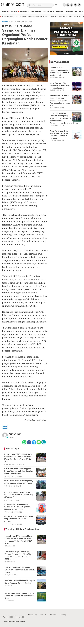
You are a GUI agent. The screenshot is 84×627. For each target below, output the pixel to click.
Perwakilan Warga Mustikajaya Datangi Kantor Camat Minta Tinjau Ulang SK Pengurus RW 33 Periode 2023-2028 (19, 555)
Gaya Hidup (48, 11)
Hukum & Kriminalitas (30, 11)
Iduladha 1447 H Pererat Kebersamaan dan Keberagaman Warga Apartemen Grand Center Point (60, 100)
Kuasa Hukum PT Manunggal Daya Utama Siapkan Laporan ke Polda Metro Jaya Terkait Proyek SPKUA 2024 (18, 540)
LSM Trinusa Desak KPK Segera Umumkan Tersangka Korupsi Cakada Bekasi (20, 570)
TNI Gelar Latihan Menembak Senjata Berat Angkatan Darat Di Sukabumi (20, 581)
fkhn (5, 426)
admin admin (15, 434)
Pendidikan (71, 11)
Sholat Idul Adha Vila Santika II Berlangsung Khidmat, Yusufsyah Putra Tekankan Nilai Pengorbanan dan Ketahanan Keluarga (65, 118)
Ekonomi (60, 11)
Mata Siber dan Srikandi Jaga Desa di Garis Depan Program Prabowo (60, 85)
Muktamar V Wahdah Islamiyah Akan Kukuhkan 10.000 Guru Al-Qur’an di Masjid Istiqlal (60, 71)
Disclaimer (53, 615)
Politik (14, 11)
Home (5, 11)
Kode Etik (43, 615)
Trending (63, 615)
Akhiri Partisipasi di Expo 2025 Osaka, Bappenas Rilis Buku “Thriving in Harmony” (59, 135)
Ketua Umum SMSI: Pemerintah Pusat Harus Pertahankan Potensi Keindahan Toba (20, 596)
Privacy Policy (32, 615)
